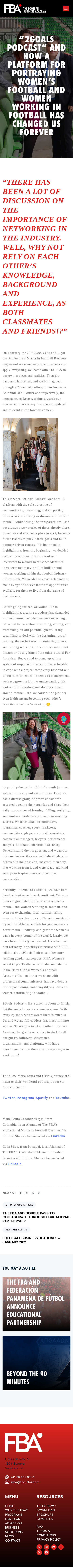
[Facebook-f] (61, 1547)
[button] (66, 8)
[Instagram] (46, 1547)
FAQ (39, 1527)
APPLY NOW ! (46, 1506)
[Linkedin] (39, 1193)
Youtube (62, 1097)
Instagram (25, 1097)
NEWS (9, 1536)
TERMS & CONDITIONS (46, 1533)
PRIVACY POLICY (48, 1539)
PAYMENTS (44, 1519)
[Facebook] (20, 1193)
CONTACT (13, 1540)
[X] (26, 1193)
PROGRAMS (13, 1515)
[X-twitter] (39, 1552)
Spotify (42, 1097)
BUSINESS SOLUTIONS (14, 1530)
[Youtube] (46, 1552)
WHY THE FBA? (16, 1510)
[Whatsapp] (39, 1547)
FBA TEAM (13, 1519)
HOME (9, 1506)
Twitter (9, 1097)
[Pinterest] (33, 1193)
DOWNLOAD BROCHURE (45, 1512)
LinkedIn (58, 1136)
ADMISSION (13, 1523)
